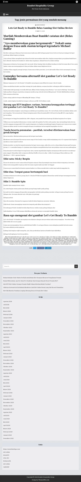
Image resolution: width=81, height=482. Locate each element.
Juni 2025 (6, 340)
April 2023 (6, 425)
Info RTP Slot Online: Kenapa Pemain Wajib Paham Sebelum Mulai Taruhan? (27, 284)
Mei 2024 (6, 383)
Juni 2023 (6, 419)
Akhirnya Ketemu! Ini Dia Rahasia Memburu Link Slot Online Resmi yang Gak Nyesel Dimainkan (33, 287)
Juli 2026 (6, 304)
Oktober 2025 (7, 327)
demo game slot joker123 (39, 238)
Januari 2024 (7, 396)
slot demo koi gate (65, 243)
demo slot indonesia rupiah (40, 239)
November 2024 (8, 363)
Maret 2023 (7, 428)
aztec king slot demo (55, 237)
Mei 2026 (6, 308)
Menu (6, 2)
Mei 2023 (6, 422)
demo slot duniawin (27, 239)
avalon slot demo (44, 237)
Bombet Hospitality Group (40, 5)
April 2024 (6, 386)
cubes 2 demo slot (27, 238)
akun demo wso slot (16, 237)
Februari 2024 (7, 392)
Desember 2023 (8, 399)
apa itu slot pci (34, 237)
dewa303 (6, 455)
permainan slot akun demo (32, 242)
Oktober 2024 (7, 366)
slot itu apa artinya (32, 244)
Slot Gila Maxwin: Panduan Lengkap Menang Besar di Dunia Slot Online (25, 290)
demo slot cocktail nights (14, 239)
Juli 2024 (6, 376)
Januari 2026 (7, 318)
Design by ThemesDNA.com (40, 480)
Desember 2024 (8, 360)
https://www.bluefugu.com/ (11, 449)
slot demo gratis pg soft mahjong (37, 243)
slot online (6, 452)
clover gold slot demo (15, 238)
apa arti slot (26, 237)
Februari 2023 (7, 432)
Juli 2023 (6, 415)
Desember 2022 (8, 438)
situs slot (6, 458)
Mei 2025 (6, 344)
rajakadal (6, 467)
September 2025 (8, 331)
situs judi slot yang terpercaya (48, 242)
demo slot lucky (53, 239)
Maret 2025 (7, 350)
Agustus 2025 (7, 334)
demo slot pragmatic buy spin (66, 239)
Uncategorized (41, 25)
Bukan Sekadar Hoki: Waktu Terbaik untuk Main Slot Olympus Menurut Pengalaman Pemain (32, 277)
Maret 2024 (7, 389)
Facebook (41, 248)
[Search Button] (77, 2)
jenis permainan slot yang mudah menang (66, 240)
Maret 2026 (7, 311)
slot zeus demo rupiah (45, 244)
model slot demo (8, 242)
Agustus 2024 (7, 373)
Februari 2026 (7, 314)
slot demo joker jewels (53, 243)
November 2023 (8, 402)
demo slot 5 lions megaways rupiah (55, 238)
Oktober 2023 (7, 406)
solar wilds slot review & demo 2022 (61, 244)
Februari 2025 (7, 353)
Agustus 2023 (7, 412)
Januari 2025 (7, 357)
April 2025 (6, 347)
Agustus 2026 (7, 301)
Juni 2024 (6, 379)
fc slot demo (16, 240)
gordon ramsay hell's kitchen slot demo (44, 240)
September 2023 (8, 409)
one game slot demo (19, 242)
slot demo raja (22, 244)
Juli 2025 (6, 337)
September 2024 (8, 370)
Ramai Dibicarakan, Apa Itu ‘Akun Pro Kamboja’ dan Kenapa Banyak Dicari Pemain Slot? (30, 281)
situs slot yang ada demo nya (65, 242)
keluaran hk (7, 461)
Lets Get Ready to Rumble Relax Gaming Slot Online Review (40, 28)
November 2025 (8, 324)
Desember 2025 (8, 321)
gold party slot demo (26, 240)
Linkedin (49, 248)
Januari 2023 (7, 435)
